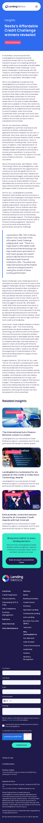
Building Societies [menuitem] (30, 598)
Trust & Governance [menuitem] (31, 645)
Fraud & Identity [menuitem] (8, 598)
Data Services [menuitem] (8, 624)
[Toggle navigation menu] (36, 6)
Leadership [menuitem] (27, 649)
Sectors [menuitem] (26, 591)
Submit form (21, 745)
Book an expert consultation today (21, 561)
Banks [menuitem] (25, 595)
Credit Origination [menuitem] (9, 595)
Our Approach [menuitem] (29, 638)
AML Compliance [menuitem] (9, 609)
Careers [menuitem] (26, 653)
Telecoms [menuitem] (27, 627)
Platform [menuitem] (6, 619)
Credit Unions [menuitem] (29, 602)
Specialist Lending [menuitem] (30, 610)
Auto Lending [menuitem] (28, 617)
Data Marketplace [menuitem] (10, 628)
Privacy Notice (12, 720)
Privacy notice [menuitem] (8, 770)
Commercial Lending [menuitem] (31, 613)
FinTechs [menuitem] (27, 606)
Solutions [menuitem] (6, 591)
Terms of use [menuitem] (7, 758)
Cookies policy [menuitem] (8, 764)
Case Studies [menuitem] (29, 642)
